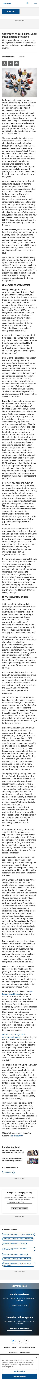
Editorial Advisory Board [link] (27, 1347)
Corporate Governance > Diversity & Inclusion (18, 1234)
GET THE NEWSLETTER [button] (19, 1305)
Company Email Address (15, 1202)
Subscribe (11, 11)
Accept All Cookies (19, 1376)
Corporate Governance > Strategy (14, 1243)
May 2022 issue (16, 1136)
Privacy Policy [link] (13, 1353)
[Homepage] (7, 3)
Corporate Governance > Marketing (14, 1254)
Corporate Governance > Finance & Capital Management (17, 1264)
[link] (4, 63)
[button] (35, 3)
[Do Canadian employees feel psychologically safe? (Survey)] (32, 1153)
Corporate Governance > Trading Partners (17, 1259)
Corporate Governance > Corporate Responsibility (14, 1248)
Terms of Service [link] (25, 1353)
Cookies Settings (19, 1371)
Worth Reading (8, 1172)
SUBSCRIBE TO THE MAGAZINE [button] (19, 1328)
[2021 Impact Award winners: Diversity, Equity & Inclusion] (32, 1161)
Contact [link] (14, 1347)
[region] (19, 1367)
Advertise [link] (7, 1347)
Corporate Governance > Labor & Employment (18, 1239)
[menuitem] (4, 63)
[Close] (36, 1357)
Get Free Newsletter (19, 1209)
